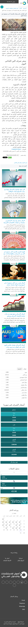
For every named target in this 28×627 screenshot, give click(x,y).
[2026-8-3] (20, 521)
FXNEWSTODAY (16, 149)
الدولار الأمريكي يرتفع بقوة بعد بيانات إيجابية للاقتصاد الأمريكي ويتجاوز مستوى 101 (14, 316)
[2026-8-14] (7, 524)
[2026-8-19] (14, 527)
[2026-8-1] (4, 518)
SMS (23, 609)
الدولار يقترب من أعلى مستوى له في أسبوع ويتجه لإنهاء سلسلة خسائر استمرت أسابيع (14, 285)
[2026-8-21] (7, 527)
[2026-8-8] (4, 521)
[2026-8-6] (10, 521)
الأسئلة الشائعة (7, 560)
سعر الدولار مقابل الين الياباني (20, 162)
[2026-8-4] (17, 521)
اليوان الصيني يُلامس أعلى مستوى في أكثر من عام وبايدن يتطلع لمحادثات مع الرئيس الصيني (14, 253)
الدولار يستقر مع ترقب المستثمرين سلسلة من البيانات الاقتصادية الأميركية (14, 221)
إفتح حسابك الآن (14, 462)
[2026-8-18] (17, 527)
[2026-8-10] (20, 524)
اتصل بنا (7, 558)
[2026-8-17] (20, 527)
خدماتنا (21, 558)
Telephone (22, 603)
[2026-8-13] (10, 524)
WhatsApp (22, 606)
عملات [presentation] (24, 369)
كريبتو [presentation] (19, 369)
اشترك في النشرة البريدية (10, 621)
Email (23, 600)
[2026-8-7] (7, 521)
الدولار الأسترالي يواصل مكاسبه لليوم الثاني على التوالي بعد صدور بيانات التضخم (14, 347)
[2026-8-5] (14, 521)
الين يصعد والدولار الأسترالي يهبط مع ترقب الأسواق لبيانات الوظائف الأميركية (14, 191)
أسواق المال (20, 560)
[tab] (25, 369)
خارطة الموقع (21, 621)
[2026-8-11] (17, 524)
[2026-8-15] (4, 524)
